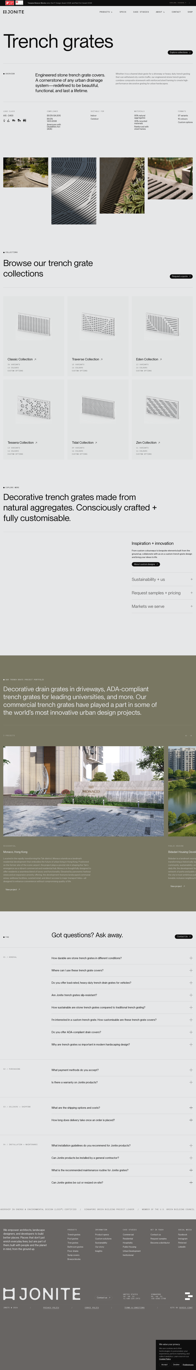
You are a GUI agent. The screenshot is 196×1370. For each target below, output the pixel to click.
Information (101, 1230)
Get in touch (157, 1230)
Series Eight (186, 1308)
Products (72, 1230)
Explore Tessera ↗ (178, 3)
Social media (185, 1230)
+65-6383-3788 (158, 1299)
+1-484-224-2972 (131, 1299)
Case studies (130, 1230)
